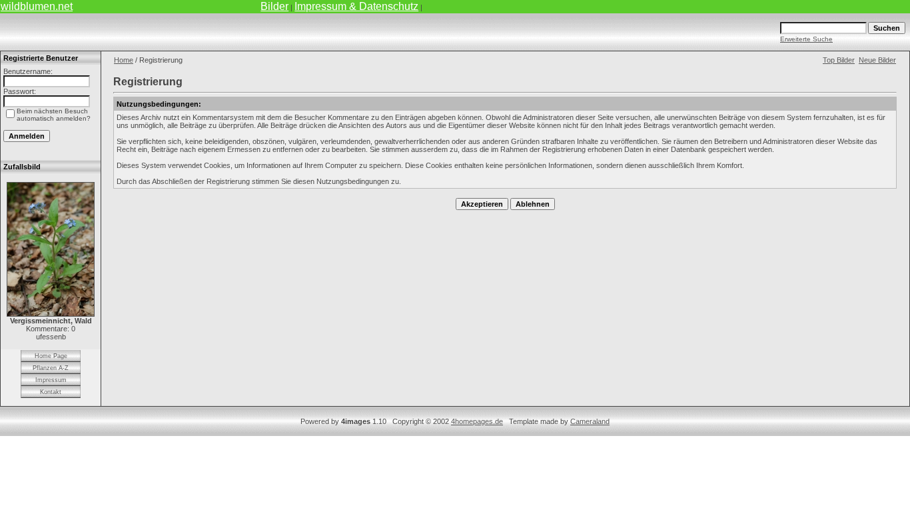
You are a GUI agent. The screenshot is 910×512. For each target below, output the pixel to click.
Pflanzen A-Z (51, 368)
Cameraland (590, 421)
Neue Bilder (877, 60)
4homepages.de (477, 421)
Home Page (51, 356)
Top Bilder (839, 60)
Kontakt (50, 392)
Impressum (51, 380)
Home (123, 60)
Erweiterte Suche (806, 39)
